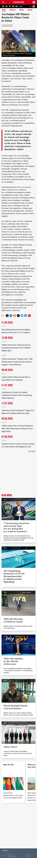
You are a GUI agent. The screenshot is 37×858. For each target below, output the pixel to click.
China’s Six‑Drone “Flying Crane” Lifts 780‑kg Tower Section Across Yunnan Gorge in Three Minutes (17, 362)
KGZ (6, 6)
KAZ (3, 6)
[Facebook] (25, 315)
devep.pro (27, 855)
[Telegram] (22, 315)
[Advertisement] (18, 474)
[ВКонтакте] (10, 315)
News (4, 10)
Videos (21, 10)
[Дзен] (18, 315)
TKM (13, 6)
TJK (10, 6)
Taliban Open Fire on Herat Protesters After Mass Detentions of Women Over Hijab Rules (17, 428)
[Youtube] (29, 315)
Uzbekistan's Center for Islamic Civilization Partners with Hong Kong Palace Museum (17, 395)
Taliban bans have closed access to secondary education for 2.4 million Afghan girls (16, 348)
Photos (30, 10)
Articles (13, 10)
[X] (7, 315)
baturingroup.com (11, 856)
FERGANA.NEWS (18, 2)
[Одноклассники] (14, 315)
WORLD (21, 6)
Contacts (5, 850)
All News (31, 451)
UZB (16, 6)
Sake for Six (8, 765)
